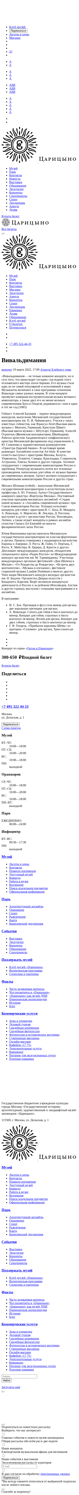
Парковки (15, 310)
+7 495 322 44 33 (15, 707)
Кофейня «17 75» (20, 1045)
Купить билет (10, 216)
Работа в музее (18, 881)
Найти (6, 1380)
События (9, 931)
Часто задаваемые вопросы (26, 989)
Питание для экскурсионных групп (32, 1055)
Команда (15, 878)
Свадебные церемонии (24, 1027)
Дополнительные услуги (25, 1048)
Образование (17, 185)
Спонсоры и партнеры (24, 974)
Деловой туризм (19, 1024)
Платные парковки (21, 1058)
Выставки (15, 182)
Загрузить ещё (11, 1387)
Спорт (13, 199)
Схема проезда (11, 728)
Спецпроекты (18, 196)
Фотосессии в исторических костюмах (34, 1034)
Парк (12, 171)
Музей (13, 168)
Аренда (14, 206)
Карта (13, 920)
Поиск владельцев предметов (28, 888)
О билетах (16, 324)
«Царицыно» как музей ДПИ (28, 995)
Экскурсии (16, 189)
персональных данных (55, 1473)
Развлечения (17, 916)
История (14, 1002)
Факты (7, 981)
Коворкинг (16, 1052)
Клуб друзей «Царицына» (26, 967)
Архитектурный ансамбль (26, 906)
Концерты (15, 192)
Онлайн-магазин (20, 1041)
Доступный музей (21, 874)
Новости (15, 178)
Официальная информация (26, 891)
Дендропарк (17, 202)
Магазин (15, 289)
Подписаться (17, 327)
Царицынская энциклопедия (28, 999)
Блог (12, 1006)
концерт (7, 369)
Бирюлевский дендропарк (26, 923)
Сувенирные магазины (24, 1038)
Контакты (15, 175)
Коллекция (16, 884)
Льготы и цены (19, 864)
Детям (13, 209)
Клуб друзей (17, 320)
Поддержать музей (17, 960)
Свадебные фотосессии (24, 1031)
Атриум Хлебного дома (55, 369)
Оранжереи (16, 909)
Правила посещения (22, 871)
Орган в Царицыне (39, 648)
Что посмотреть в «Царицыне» (29, 992)
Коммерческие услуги (20, 1013)
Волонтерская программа (25, 970)
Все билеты (9, 229)
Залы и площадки (20, 1021)
